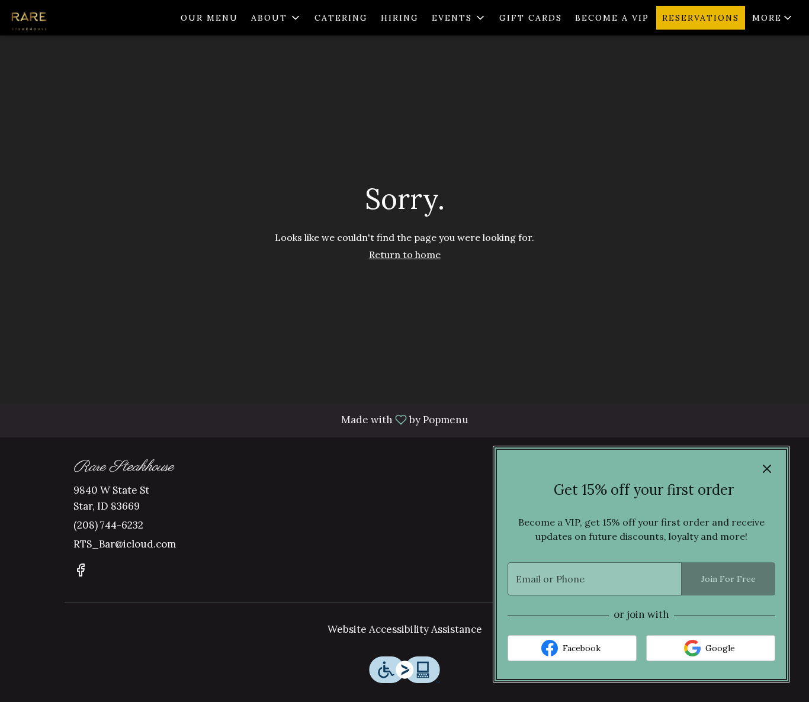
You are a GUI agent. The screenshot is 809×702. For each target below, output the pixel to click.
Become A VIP (612, 17)
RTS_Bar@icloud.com (124, 543)
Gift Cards (530, 17)
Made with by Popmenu (238, 420)
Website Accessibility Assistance (405, 629)
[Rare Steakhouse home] (62, 18)
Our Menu (209, 17)
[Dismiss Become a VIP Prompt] (767, 469)
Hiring (400, 17)
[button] (276, 18)
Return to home (405, 254)
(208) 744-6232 (108, 525)
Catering (341, 17)
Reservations (700, 17)
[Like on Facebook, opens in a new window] (80, 572)
